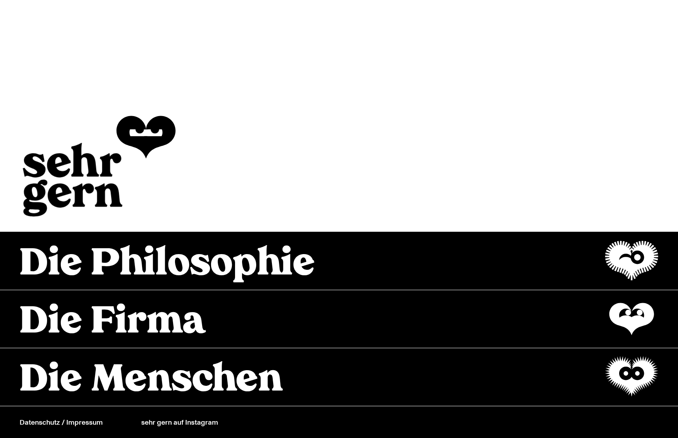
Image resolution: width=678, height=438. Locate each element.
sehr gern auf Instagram (179, 422)
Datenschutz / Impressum (61, 422)
